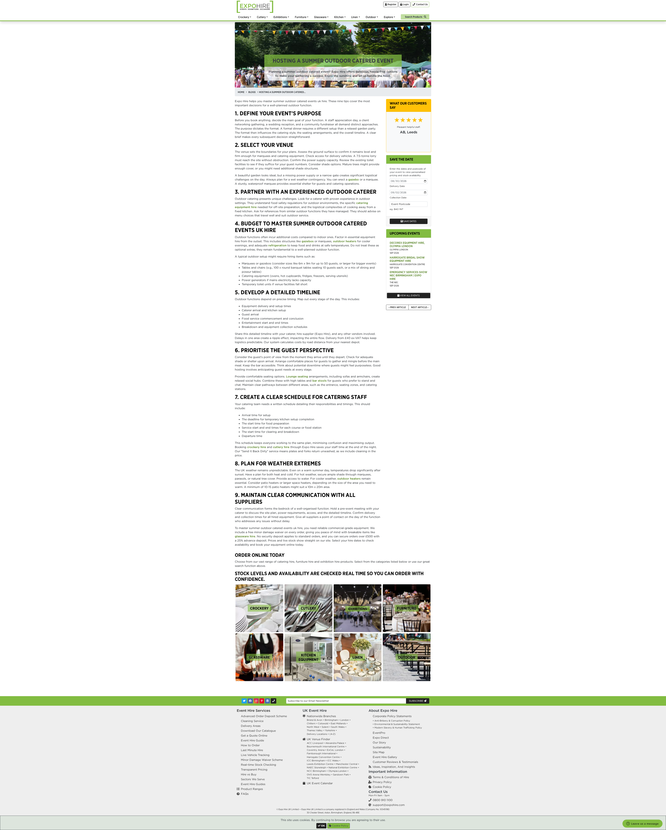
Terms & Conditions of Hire (391, 777)
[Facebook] (250, 700)
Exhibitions (280, 17)
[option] (259, 608)
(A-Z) (333, 734)
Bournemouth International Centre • (326, 746)
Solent (325, 726)
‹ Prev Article (397, 307)
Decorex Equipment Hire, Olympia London (407, 244)
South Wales (338, 726)
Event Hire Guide (252, 740)
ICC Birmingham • (317, 760)
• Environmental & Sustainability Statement (396, 724)
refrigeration (277, 245)
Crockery (243, 17)
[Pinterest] (261, 700)
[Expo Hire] (255, 6)
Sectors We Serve (253, 779)
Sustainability (382, 747)
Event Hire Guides (253, 784)
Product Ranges (252, 789)
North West (313, 726)
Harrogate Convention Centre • (324, 757)
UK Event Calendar (320, 783)
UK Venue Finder (318, 739)
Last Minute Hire (252, 750)
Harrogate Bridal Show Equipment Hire (407, 259)
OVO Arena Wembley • (319, 774)
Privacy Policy (382, 782)
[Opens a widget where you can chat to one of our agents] (642, 824)
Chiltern (311, 723)
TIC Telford (313, 778)
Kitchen (339, 17)
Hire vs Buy (248, 774)
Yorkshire (330, 730)
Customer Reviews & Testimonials (395, 762)
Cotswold (323, 723)
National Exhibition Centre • (343, 767)
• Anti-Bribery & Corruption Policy (391, 720)
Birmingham (331, 720)
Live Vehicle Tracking (255, 755)
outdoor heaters (344, 241)
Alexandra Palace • (335, 743)
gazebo (353, 179)
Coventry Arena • (316, 750)
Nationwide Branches (321, 716)
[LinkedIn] (267, 700)
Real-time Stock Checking (258, 764)
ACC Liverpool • (316, 743)
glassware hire (245, 536)
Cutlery (261, 17)
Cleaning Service (252, 721)
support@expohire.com (389, 805)
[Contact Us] (273, 701)
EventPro (379, 732)
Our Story (379, 742)
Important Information (388, 771)
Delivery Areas (251, 726)
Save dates (409, 221)
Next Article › (419, 307)
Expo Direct (381, 737)
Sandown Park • (342, 774)
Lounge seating (297, 376)
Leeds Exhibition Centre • (321, 764)
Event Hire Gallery (385, 757)
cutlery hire (281, 447)
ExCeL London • (336, 750)
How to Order (250, 745)
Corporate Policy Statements (392, 716)
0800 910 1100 (382, 800)
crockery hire (256, 447)
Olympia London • (338, 770)
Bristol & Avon (314, 720)
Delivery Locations (317, 734)
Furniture (300, 17)
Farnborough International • (322, 753)
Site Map (379, 752)
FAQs (245, 793)
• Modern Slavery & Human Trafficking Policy (397, 727)
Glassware (320, 17)
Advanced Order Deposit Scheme (264, 716)
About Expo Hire (383, 710)
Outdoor (371, 17)
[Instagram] (256, 700)
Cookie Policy (382, 787)
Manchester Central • (347, 764)
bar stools (319, 380)
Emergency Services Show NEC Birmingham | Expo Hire (408, 275)
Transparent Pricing (254, 769)
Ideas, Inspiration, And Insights (394, 766)
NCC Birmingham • (317, 770)
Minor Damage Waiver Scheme (262, 760)
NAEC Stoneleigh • (317, 767)
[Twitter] (244, 700)
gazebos (308, 241)
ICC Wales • (333, 760)
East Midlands (338, 723)
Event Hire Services (253, 710)
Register (391, 4)
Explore (388, 17)
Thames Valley (315, 730)
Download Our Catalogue (258, 730)
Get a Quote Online (254, 735)
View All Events (409, 295)
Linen (354, 17)
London (344, 720)
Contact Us (378, 791)
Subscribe (416, 700)
